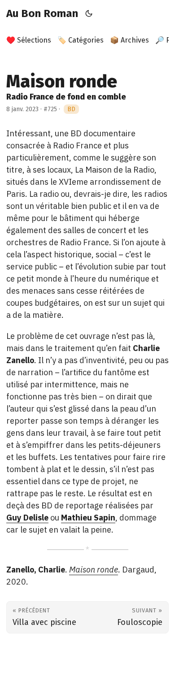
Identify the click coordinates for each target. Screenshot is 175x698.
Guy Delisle (27, 517)
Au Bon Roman (42, 13)
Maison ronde (93, 569)
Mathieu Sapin (88, 517)
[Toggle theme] (89, 13)
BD (71, 109)
